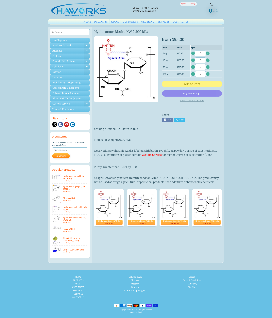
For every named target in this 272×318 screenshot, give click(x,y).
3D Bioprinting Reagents (135, 290)
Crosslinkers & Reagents (65, 87)
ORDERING (147, 21)
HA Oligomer (59, 40)
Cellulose (71, 67)
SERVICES (164, 21)
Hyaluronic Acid (71, 46)
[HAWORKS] (79, 9)
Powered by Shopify (136, 312)
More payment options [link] (192, 100)
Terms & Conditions (63, 109)
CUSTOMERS (130, 21)
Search (192, 276)
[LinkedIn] (72, 124)
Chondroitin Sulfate (71, 62)
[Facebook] (60, 124)
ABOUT (115, 21)
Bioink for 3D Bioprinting (66, 82)
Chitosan (71, 57)
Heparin (57, 77)
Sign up (192, 4)
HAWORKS (135, 310)
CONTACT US (181, 21)
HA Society (192, 283)
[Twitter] (54, 124)
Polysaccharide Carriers (65, 93)
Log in (183, 4)
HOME (87, 21)
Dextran (71, 73)
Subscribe (61, 156)
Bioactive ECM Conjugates (67, 98)
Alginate (71, 51)
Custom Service (71, 104)
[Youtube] (66, 124)
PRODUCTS (101, 21)
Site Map (192, 287)
